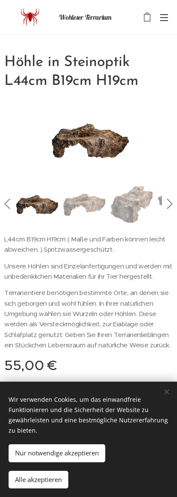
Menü (164, 17)
